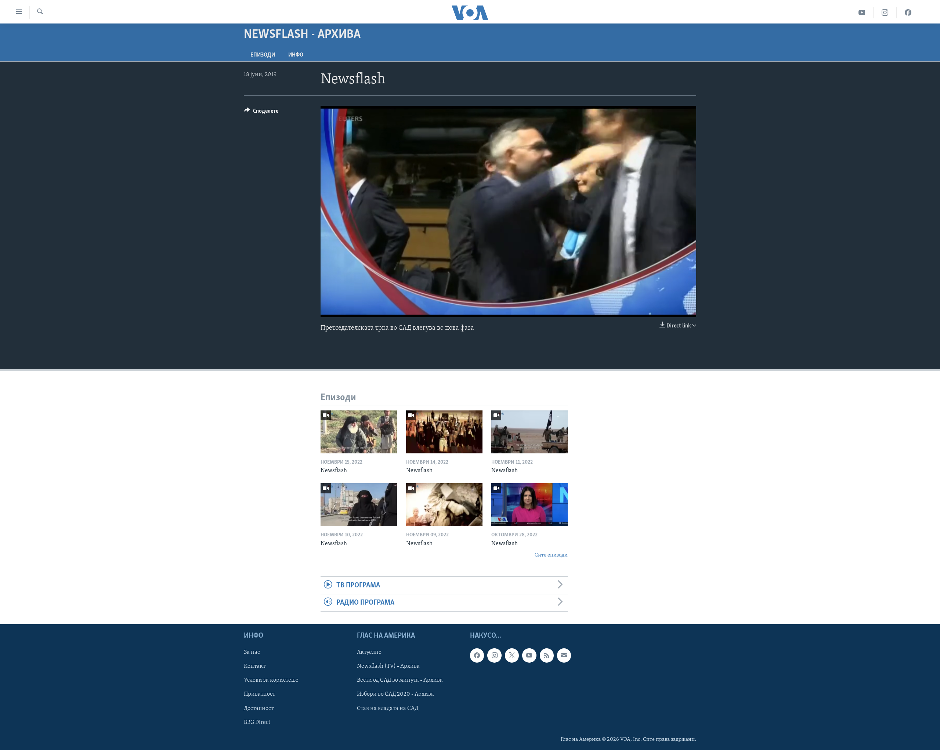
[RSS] (547, 656)
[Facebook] (908, 12)
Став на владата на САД (387, 708)
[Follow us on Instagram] (494, 656)
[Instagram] (885, 12)
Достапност (259, 708)
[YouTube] (862, 12)
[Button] (261, 113)
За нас (252, 653)
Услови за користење (271, 681)
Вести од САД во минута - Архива (400, 681)
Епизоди (262, 55)
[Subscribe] (564, 656)
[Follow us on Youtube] (529, 656)
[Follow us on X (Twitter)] (512, 656)
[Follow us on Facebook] (477, 656)
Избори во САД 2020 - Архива (395, 695)
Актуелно (369, 653)
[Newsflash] (359, 431)
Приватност (259, 695)
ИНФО (295, 55)
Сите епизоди (551, 555)
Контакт (254, 667)
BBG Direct (257, 722)
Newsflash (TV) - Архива (388, 667)
